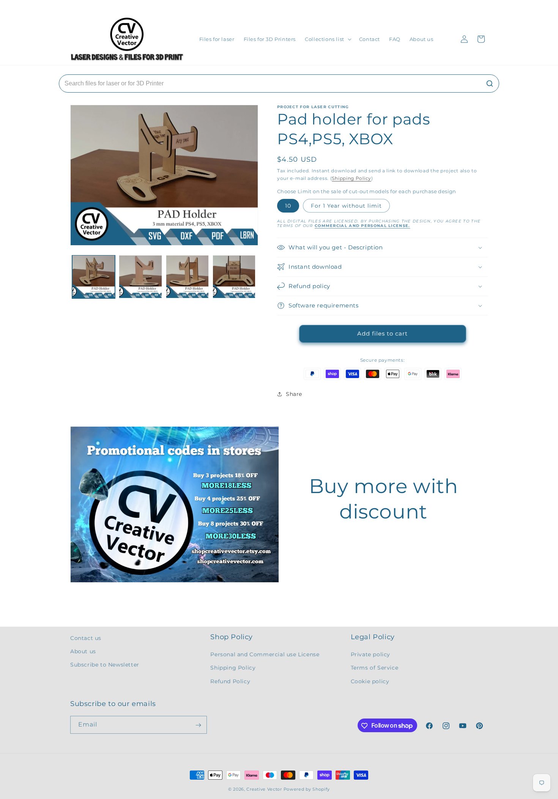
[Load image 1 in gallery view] (93, 276)
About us (83, 651)
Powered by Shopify (307, 789)
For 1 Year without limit (346, 205)
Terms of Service (375, 668)
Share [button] (294, 394)
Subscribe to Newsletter (104, 665)
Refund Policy (230, 681)
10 (288, 205)
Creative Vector (264, 789)
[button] (327, 39)
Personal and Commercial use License (264, 654)
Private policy (370, 654)
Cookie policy (370, 681)
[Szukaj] (490, 83)
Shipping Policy (351, 178)
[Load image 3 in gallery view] (187, 276)
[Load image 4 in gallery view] (234, 276)
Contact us (85, 638)
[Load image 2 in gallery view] (140, 276)
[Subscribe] (198, 725)
